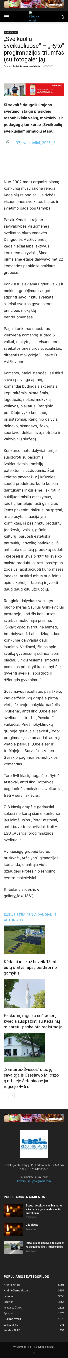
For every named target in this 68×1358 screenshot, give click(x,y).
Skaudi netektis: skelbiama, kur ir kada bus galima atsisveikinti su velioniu (45, 1209)
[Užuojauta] (13, 1229)
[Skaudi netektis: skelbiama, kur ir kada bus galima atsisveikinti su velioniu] (13, 1210)
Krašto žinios (11, 32)
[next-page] (12, 1095)
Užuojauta (32, 1224)
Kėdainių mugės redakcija (26, 65)
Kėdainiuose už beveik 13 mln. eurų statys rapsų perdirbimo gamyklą (32, 967)
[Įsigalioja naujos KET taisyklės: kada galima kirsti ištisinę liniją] (13, 1247)
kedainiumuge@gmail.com (34, 1181)
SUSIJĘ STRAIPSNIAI (20, 914)
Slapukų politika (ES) (45, 1346)
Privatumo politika (21, 1346)
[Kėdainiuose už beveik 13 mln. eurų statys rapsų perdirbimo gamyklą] (34, 939)
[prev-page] (6, 1095)
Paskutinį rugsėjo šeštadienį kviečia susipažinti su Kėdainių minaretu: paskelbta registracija (33, 1021)
